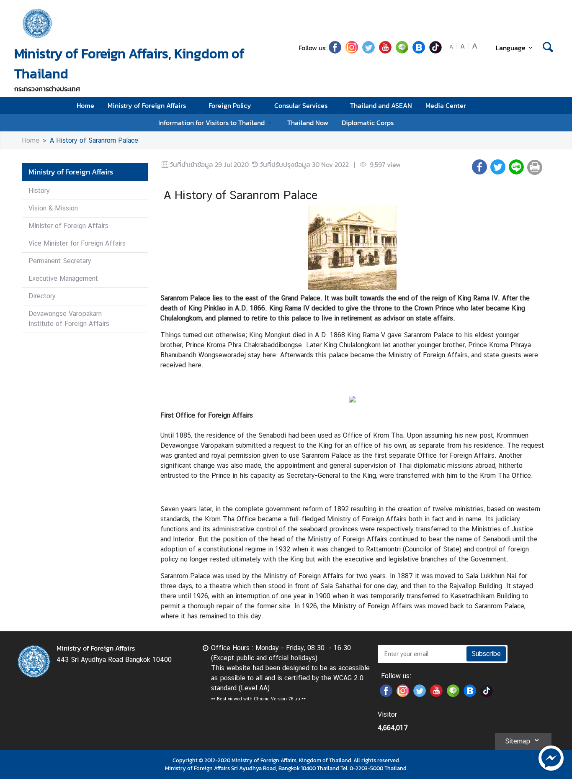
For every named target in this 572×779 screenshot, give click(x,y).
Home (85, 105)
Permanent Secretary (59, 261)
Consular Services (300, 105)
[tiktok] (435, 51)
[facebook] (335, 51)
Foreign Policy (230, 105)
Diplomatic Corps (368, 123)
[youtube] (385, 51)
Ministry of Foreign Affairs (147, 105)
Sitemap (517, 741)
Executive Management (63, 278)
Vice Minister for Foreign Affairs (77, 243)
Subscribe (486, 654)
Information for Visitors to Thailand (211, 123)
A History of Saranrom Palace (94, 140)
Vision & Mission (53, 208)
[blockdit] (418, 51)
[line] (402, 51)
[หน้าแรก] (37, 23)
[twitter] (368, 51)
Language (511, 48)
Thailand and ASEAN (381, 105)
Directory (42, 296)
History (39, 191)
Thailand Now (307, 123)
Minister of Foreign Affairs (68, 226)
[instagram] (351, 51)
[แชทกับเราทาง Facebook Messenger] (551, 757)
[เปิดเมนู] (547, 105)
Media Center (445, 105)
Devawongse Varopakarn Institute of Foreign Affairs (68, 319)
